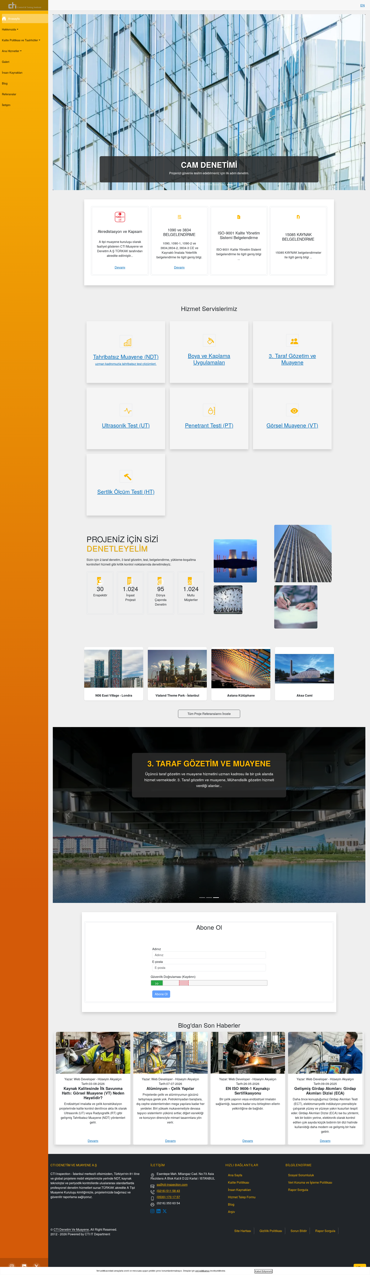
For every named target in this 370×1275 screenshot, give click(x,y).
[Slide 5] (216, 185)
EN (362, 5)
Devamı (120, 267)
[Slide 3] (202, 185)
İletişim (6, 105)
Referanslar (9, 94)
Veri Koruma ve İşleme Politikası (310, 1182)
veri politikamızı (202, 1271)
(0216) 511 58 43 (168, 1190)
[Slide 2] (195, 185)
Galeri (5, 62)
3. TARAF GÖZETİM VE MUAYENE (209, 763)
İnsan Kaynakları (12, 72)
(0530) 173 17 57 (168, 1197)
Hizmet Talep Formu (242, 1197)
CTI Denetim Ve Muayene (71, 1229)
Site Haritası (242, 1231)
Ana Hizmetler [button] (10, 51)
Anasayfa (14, 18)
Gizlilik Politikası (271, 1231)
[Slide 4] (209, 185)
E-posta (157, 961)
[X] (36, 1266)
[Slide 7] (230, 185)
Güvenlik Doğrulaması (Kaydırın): (173, 976)
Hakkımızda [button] (9, 29)
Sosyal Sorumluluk (301, 1175)
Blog (5, 83)
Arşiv (231, 1211)
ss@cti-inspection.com (172, 1184)
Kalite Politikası (238, 1182)
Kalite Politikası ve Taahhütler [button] (20, 40)
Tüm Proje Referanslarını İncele (209, 713)
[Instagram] (12, 1266)
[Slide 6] (223, 185)
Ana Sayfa (235, 1175)
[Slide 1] (188, 185)
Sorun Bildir (299, 1231)
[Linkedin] (24, 1266)
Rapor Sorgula (298, 1189)
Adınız (156, 949)
